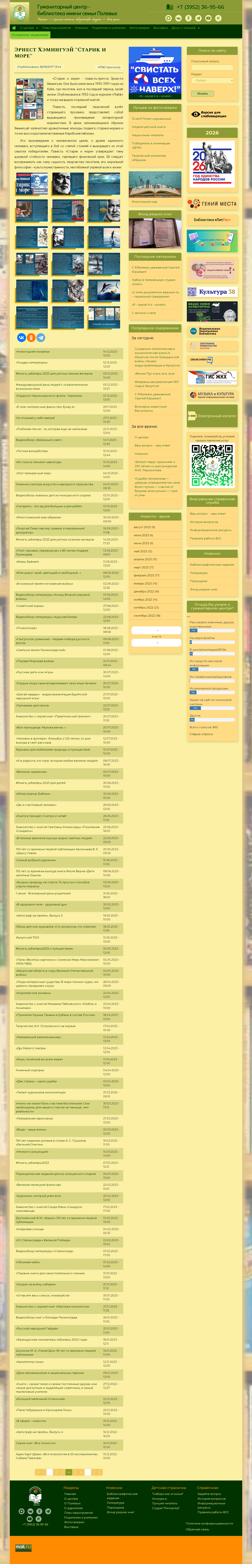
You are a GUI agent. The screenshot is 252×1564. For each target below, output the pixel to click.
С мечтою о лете (155, 96)
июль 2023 (141, 535)
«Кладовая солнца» (30, 1229)
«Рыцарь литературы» (32, 362)
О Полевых (72, 1503)
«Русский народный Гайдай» (37, 1328)
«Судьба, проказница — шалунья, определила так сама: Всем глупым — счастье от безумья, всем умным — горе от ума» (157, 487)
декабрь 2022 (144, 591)
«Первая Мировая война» (35, 661)
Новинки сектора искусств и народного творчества (54, 484)
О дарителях (73, 1508)
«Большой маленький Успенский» (40, 1399)
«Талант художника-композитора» (41, 1092)
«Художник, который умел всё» (38, 1196)
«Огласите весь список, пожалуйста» (43, 1295)
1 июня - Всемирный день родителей (43, 893)
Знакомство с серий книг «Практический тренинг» (53, 716)
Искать (202, 93)
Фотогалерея (139, 28)
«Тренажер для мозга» (32, 705)
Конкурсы (159, 1498)
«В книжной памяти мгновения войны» (44, 583)
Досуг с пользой (183, 28)
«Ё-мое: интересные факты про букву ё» (45, 407)
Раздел (196, 74)
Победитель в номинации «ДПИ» (151, 145)
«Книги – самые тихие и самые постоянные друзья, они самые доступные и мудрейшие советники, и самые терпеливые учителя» (56, 1388)
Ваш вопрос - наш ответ (152, 445)
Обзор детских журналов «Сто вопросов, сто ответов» (56, 926)
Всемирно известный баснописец (151, 409)
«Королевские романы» (33, 993)
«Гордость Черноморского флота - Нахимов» (49, 395)
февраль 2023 (144, 575)
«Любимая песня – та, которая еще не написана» (51, 429)
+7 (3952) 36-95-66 (200, 7)
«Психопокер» (26, 628)
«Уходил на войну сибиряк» (36, 1284)
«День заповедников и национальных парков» (50, 1373)
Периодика (198, 581)
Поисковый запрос (205, 61)
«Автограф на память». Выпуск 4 (39, 1432)
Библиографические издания (212, 564)
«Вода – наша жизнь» (31, 1129)
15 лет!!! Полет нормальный (151, 118)
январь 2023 (143, 583)
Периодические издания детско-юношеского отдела (56, 1174)
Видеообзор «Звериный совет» (39, 440)
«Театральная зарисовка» (34, 1118)
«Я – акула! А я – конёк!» (149, 304)
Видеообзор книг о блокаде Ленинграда (46, 1317)
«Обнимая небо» (28, 1262)
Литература (198, 573)
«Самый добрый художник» (36, 860)
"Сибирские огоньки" (167, 1494)
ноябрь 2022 (143, 599)
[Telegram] (40, 337)
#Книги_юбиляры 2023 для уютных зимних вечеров (54, 373)
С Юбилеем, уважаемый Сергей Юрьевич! (155, 269)
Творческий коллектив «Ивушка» (149, 158)
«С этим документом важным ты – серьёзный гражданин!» (155, 294)
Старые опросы (201, 734)
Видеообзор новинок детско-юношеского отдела (53, 495)
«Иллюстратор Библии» (33, 793)
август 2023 (142, 527)
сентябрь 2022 (144, 615)
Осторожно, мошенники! (30, 35)
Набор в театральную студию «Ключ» (153, 282)
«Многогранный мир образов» (38, 517)
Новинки (81, 28)
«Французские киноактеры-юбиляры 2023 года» (51, 1339)
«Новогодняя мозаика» (33, 351)
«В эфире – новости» (31, 1421)
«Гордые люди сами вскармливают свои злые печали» (56, 683)
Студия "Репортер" (166, 1508)
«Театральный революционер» (38, 1037)
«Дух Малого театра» (31, 1048)
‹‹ (157, 630)
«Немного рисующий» (32, 1151)
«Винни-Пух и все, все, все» (155, 373)
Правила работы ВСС (205, 538)
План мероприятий (56, 28)
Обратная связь (197, 1529)
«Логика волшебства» (32, 451)
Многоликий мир (144, 201)
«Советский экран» (30, 606)
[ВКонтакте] (21, 337)
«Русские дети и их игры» (34, 672)
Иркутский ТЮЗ (27, 937)
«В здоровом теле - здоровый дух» (41, 904)
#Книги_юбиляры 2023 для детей (40, 783)
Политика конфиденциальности (209, 1523)
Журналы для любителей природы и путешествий (53, 749)
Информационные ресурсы (210, 530)
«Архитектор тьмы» (30, 1362)
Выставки (160, 28)
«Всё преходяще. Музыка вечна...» (41, 727)
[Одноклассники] (31, 337)
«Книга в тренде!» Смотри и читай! (41, 816)
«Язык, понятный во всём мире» (39, 1059)
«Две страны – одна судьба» (36, 1081)
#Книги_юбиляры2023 (32, 1162)
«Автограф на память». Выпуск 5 (39, 915)
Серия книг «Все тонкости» (36, 1443)
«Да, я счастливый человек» (36, 805)
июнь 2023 (141, 543)
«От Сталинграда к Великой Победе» (43, 1240)
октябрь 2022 (143, 607)
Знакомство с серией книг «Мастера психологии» (52, 1306)
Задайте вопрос (209, 1494)
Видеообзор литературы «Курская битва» (46, 617)
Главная (14, 27)
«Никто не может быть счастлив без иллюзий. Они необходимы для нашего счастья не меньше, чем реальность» (52, 1107)
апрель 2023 (143, 559)
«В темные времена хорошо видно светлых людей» (54, 838)
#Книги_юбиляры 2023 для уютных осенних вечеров (55, 539)
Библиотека (212, 219)
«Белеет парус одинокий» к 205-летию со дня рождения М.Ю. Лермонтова (156, 466)
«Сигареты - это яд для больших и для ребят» (49, 506)
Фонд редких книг (204, 589)
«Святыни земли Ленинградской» (40, 650)
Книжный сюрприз (30, 1070)
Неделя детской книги (149, 127)
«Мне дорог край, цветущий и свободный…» (48, 572)
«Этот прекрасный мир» (33, 473)
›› (157, 642)
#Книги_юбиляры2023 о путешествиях (44, 948)
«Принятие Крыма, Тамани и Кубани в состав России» (55, 1015)
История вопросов (204, 522)
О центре (26, 28)
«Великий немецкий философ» (38, 1184)
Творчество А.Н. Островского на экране (46, 1026)
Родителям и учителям (108, 28)
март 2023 (141, 567)
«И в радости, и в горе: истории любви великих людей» (57, 760)
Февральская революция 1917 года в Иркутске (157, 384)
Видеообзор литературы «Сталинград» (44, 1251)
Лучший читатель (164, 1503)
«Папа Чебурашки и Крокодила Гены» (44, 1410)
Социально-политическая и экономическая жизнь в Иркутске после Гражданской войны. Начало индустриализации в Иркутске (157, 357)
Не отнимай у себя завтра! (35, 418)
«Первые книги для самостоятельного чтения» (50, 1273)
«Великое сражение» (31, 772)
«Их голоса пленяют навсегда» (38, 462)
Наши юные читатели (147, 135)
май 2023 (140, 551)
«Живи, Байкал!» (27, 561)
